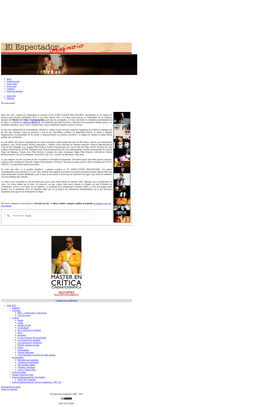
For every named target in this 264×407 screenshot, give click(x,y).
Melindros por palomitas (28, 360)
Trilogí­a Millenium (26, 352)
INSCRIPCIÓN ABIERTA (66, 293)
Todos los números (15, 91)
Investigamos (18, 357)
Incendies (22, 335)
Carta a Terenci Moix (27, 370)
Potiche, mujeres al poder (28, 345)
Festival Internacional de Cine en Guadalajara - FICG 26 (36, 382)
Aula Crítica (12, 84)
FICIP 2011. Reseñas (27, 380)
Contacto (10, 89)
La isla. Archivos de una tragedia (32, 337)
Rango (20, 347)
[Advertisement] (83, 20)
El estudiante (23, 328)
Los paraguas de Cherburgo (30, 342)
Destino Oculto (24, 325)
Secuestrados (23, 350)
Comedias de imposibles (28, 362)
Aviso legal (11, 86)
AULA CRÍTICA (31, 122)
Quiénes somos (13, 81)
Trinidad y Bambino (26, 367)
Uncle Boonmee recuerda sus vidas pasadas (36, 355)
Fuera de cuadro (19, 372)
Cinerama (16, 310)
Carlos (20, 323)
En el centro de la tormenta (29, 330)
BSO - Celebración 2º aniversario (32, 313)
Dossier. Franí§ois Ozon (22, 375)
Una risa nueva (24, 315)
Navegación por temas (10, 387)
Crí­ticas (15, 318)
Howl (20, 333)
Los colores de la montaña (29, 340)
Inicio (9, 79)
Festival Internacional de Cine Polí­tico (28, 377)
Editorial (10, 98)
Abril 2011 (11, 96)
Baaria (20, 320)
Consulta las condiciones (66, 300)
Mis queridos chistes (26, 365)
